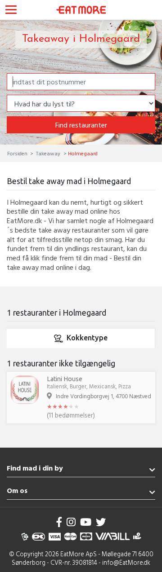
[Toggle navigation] (11, 11)
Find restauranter (81, 124)
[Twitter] (101, 522)
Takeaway (48, 153)
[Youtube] (85, 522)
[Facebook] (59, 522)
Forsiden (18, 153)
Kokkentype (87, 338)
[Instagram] (71, 522)
